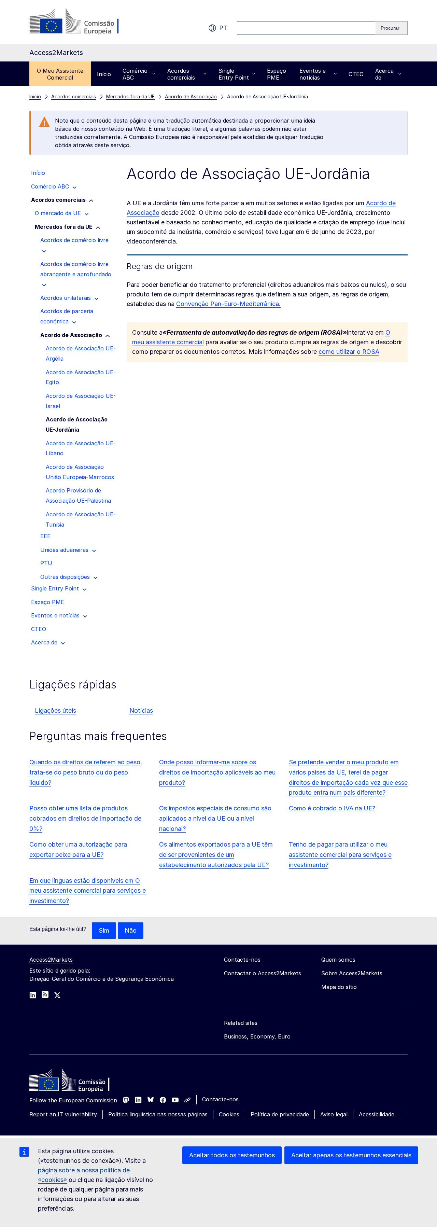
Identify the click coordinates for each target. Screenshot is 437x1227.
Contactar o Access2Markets (262, 973)
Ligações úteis (55, 710)
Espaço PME (276, 74)
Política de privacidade (280, 1114)
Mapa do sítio (339, 987)
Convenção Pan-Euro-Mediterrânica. (228, 303)
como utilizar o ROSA (349, 351)
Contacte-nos (220, 1099)
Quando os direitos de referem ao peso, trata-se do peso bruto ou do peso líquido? (85, 772)
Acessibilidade (376, 1114)
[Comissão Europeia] (84, 22)
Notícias (141, 710)
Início (104, 74)
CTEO (356, 74)
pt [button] (223, 27)
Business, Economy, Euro (257, 1036)
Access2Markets (51, 959)
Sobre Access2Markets (351, 973)
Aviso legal (334, 1114)
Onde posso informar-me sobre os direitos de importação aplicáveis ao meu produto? (217, 772)
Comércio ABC (135, 74)
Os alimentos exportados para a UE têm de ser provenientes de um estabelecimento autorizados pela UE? (216, 854)
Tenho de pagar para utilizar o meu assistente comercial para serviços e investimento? (340, 854)
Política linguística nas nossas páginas (158, 1114)
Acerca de (384, 74)
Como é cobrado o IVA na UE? (332, 808)
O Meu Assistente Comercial (60, 74)
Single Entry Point (233, 74)
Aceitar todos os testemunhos (232, 1155)
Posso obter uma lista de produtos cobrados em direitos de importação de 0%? (85, 818)
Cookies (229, 1114)
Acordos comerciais (181, 74)
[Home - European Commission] (78, 1081)
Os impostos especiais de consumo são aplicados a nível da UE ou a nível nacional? (215, 818)
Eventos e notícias (312, 74)
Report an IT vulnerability (63, 1114)
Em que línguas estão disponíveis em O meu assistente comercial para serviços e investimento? (87, 891)
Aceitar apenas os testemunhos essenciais (351, 1155)
